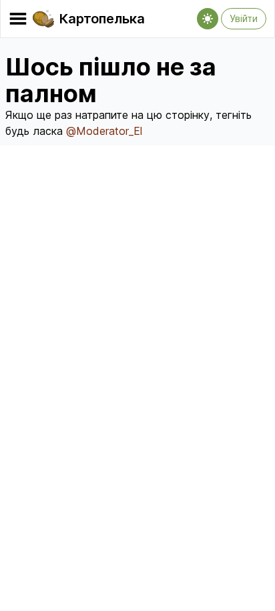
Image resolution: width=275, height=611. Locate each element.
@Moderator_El (104, 131)
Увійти (244, 18)
